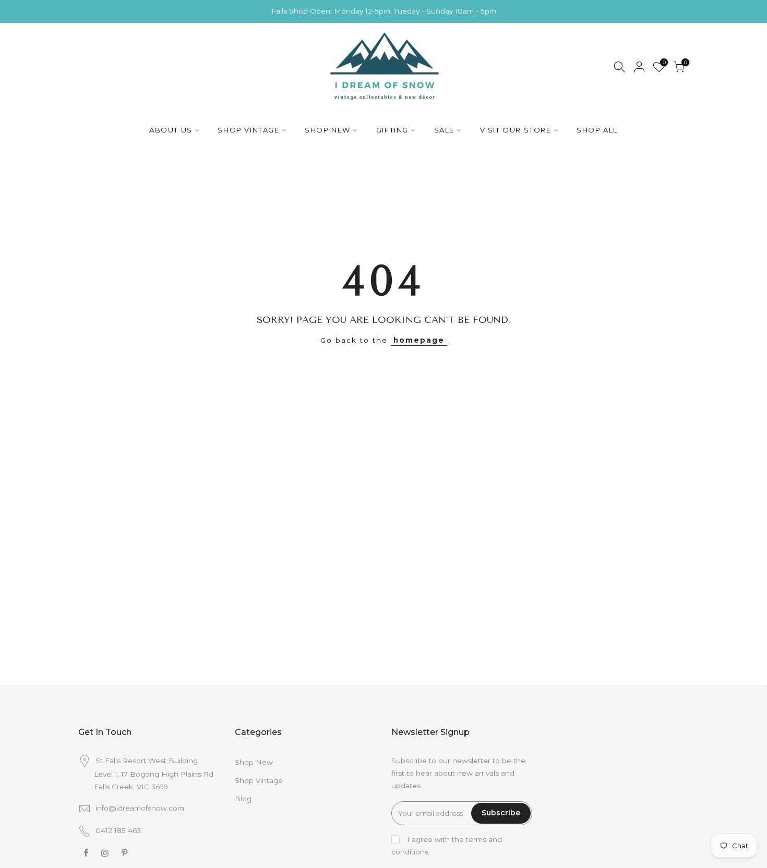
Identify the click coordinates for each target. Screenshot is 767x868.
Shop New (254, 762)
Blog (243, 798)
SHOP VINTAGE (248, 130)
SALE (444, 130)
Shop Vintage (259, 780)
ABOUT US (171, 130)
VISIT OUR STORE (516, 130)
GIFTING (392, 130)
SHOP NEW (328, 130)
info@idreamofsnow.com (139, 808)
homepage (419, 340)
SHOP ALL (597, 130)
